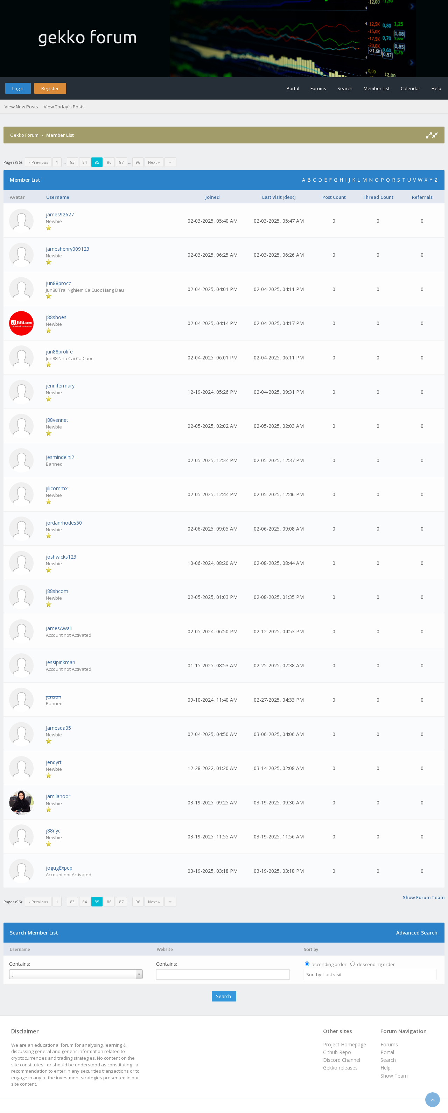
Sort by (311, 949)
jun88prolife (59, 351)
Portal (293, 88)
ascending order (329, 964)
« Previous (38, 162)
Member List (377, 88)
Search (344, 88)
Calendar (410, 88)
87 (121, 162)
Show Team (394, 1075)
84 (85, 162)
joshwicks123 (61, 556)
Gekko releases (340, 1067)
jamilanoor (58, 796)
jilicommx (57, 488)
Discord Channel (341, 1060)
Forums (318, 88)
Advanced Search (417, 932)
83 (72, 162)
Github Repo (337, 1052)
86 (109, 162)
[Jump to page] (170, 162)
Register (50, 88)
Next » (154, 162)
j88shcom (57, 591)
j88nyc (53, 830)
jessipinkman (60, 662)
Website (165, 949)
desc (289, 197)
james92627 (60, 214)
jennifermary (60, 385)
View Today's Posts (64, 106)
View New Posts (21, 106)
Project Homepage (344, 1044)
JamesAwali (59, 628)
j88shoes (56, 317)
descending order (376, 964)
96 (138, 162)
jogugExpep (59, 867)
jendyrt (54, 762)
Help (436, 88)
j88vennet (57, 420)
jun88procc (58, 283)
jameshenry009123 (67, 248)
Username (20, 949)
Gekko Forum (24, 135)
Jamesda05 (58, 727)
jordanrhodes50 (64, 522)
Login (17, 88)
